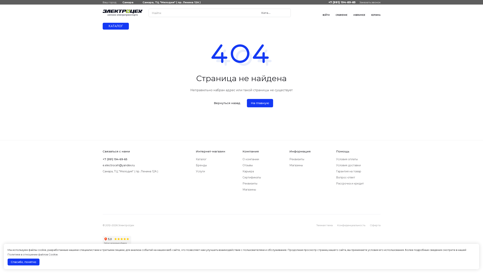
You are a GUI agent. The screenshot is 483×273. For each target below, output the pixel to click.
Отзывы (248, 165)
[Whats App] (306, 13)
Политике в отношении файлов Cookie (33, 254)
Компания (251, 151)
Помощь (342, 151)
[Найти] (286, 13)
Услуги (200, 171)
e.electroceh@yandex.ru (119, 165)
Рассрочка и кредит (350, 183)
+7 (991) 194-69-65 (342, 2)
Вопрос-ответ (345, 177)
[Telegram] (299, 13)
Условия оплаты (347, 159)
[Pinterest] (314, 13)
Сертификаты (252, 177)
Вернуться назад (227, 103)
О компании (251, 159)
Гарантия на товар (348, 171)
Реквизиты (250, 183)
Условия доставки (348, 165)
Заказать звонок (370, 2)
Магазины (249, 189)
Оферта (375, 225)
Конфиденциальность (351, 225)
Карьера (248, 171)
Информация (300, 151)
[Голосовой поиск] (279, 13)
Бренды (201, 165)
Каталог (201, 159)
